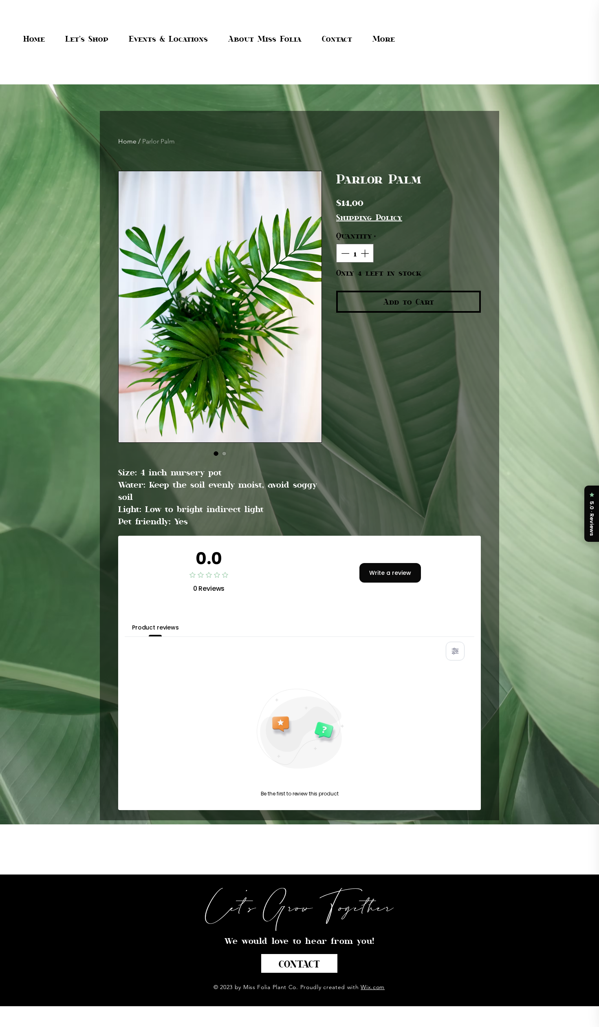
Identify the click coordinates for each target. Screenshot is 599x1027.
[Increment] (365, 253)
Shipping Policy (369, 217)
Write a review (390, 573)
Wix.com (373, 987)
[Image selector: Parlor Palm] (216, 453)
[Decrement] (344, 253)
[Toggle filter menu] (455, 651)
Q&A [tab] (200, 627)
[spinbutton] (355, 253)
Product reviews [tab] (155, 627)
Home (127, 141)
